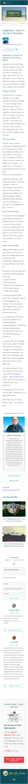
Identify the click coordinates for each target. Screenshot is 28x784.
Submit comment (14, 598)
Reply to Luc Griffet (15, 686)
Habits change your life (11, 490)
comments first (18, 560)
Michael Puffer (18, 44)
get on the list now (17, 377)
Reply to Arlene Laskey (15, 630)
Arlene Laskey (14, 610)
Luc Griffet (14, 642)
